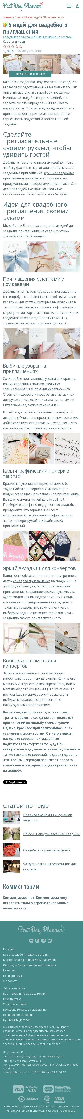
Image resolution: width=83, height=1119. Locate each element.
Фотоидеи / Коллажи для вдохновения (29, 965)
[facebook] (44, 941)
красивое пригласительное (39, 728)
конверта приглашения (31, 581)
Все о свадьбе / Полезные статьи (44, 17)
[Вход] (76, 5)
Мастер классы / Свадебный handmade (29, 960)
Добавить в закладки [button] (30, 74)
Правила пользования (18, 1015)
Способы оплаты (14, 1004)
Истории (9, 970)
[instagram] (37, 941)
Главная (8, 17)
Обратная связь (14, 988)
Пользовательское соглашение (24, 1009)
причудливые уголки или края (47, 378)
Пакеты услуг (12, 999)
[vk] (31, 941)
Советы (19, 17)
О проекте (10, 981)
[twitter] (50, 941)
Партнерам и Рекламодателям (24, 993)
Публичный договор (17, 1020)
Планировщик (12, 976)
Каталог (8, 949)
